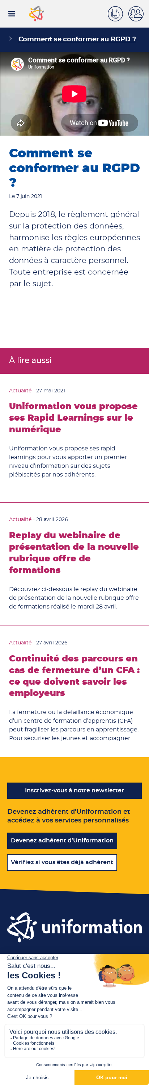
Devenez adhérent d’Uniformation (62, 840)
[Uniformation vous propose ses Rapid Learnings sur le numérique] (74, 438)
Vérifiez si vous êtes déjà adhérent (62, 862)
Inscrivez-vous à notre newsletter (74, 790)
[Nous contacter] (118, 13)
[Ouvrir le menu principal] (12, 14)
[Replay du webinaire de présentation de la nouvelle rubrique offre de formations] (74, 564)
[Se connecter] (138, 13)
